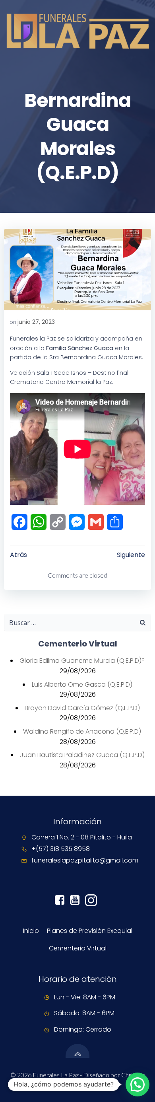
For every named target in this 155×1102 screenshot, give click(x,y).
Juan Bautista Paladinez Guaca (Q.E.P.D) (82, 754)
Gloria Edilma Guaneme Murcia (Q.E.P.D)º (82, 660)
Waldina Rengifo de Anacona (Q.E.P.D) (82, 731)
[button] (137, 1084)
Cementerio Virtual (78, 948)
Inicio (31, 930)
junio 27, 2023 (36, 322)
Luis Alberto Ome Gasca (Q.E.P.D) (82, 684)
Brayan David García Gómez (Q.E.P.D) (82, 708)
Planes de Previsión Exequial (89, 930)
